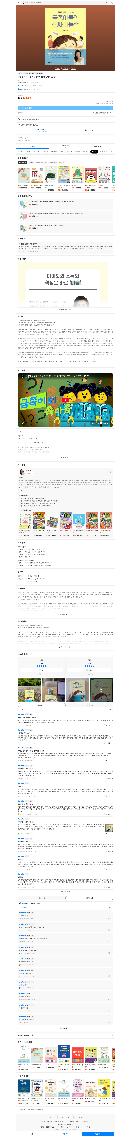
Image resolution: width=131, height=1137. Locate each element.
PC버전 (66, 1127)
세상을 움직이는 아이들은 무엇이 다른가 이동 (24, 1091)
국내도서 (21, 563)
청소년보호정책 (59, 1127)
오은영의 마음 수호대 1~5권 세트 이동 (52, 526)
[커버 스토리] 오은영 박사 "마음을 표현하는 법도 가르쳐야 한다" (39, 501)
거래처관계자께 (78, 1127)
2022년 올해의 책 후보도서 (43, 563)
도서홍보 (85, 1127)
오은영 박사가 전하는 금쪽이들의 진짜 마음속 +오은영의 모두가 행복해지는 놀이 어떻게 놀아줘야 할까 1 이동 (65, 216)
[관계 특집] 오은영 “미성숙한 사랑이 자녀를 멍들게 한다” (38, 503)
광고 (90, 1127)
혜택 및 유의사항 (42, 674)
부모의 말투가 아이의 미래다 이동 (78, 1091)
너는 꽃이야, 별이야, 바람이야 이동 (25, 524)
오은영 (20, 80)
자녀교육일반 (42, 554)
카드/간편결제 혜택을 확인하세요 (102, 113)
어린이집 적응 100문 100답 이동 (51, 1091)
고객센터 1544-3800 (46, 1121)
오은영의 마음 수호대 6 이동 (39, 524)
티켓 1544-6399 (58, 1121)
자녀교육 (34, 552)
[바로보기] (29, 690)
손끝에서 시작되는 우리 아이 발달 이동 (37, 1091)
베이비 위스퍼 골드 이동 (91, 1092)
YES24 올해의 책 (30, 563)
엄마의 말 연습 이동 (104, 1058)
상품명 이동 (24, 179)
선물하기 (21, 557)
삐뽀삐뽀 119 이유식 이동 (37, 1059)
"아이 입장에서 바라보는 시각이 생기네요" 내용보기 (65, 754)
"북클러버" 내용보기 (65, 863)
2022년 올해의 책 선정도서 (43, 565)
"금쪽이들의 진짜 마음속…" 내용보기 (65, 826)
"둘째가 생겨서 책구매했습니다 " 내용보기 (65, 720)
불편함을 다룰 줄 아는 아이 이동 (24, 1058)
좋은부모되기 (42, 552)
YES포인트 (21, 101)
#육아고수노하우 (53, 162)
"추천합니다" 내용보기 (65, 790)
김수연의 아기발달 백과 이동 (78, 1059)
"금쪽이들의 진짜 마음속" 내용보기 (65, 772)
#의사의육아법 (22, 162)
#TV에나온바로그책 (41, 162)
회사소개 (71, 1127)
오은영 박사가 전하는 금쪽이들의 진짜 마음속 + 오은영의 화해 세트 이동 (65, 228)
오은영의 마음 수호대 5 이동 (66, 524)
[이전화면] (18, 3)
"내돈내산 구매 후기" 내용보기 (65, 736)
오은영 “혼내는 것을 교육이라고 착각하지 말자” (35, 506)
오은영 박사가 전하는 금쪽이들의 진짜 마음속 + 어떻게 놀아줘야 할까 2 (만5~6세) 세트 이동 (65, 204)
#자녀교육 (61, 162)
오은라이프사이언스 (23, 82)
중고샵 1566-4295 (69, 1121)
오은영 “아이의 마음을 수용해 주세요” (32, 498)
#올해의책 (31, 162)
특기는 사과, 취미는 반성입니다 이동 (104, 1091)
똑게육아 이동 (51, 1058)
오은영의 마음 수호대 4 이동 (92, 524)
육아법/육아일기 (40, 549)
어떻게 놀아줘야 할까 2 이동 (79, 525)
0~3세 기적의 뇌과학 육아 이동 (64, 1057)
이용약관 (42, 1127)
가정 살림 (27, 549)
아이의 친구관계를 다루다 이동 (91, 1059)
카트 (112, 3)
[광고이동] (107, 3)
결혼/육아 (27, 557)
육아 (27, 89)
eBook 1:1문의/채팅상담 (82, 1121)
